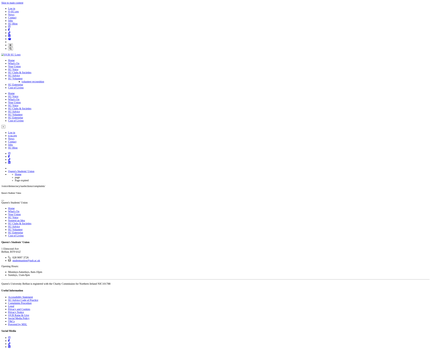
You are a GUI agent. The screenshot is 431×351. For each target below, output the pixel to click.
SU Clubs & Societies (19, 72)
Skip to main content (12, 2)
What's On (13, 63)
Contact (12, 17)
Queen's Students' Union (21, 171)
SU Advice (14, 75)
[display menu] (2, 200)
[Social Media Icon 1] (9, 29)
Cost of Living (16, 87)
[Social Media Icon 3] (9, 26)
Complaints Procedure (20, 303)
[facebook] (9, 340)
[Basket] (9, 38)
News (11, 14)
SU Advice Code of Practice (23, 300)
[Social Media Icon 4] (9, 159)
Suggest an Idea (16, 220)
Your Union (14, 66)
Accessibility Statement (20, 297)
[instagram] (9, 337)
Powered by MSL (17, 324)
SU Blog (13, 23)
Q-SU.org (13, 11)
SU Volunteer (15, 78)
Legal (11, 306)
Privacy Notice (16, 312)
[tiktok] (9, 343)
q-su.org (12, 135)
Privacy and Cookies (19, 309)
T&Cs (11, 321)
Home (11, 60)
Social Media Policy (18, 318)
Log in (11, 8)
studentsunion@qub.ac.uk (26, 260)
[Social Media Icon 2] (9, 35)
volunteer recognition (33, 81)
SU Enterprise (15, 84)
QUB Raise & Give (18, 315)
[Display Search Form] (10, 49)
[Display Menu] (10, 45)
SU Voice (13, 69)
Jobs (10, 20)
